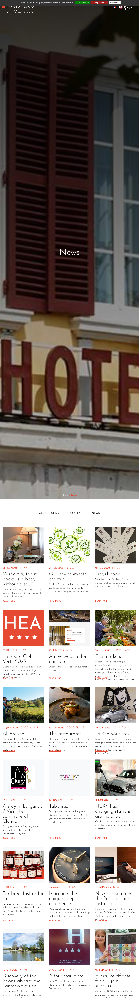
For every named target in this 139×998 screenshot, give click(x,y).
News (96, 513)
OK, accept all (83, 3)
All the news (49, 513)
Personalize (114, 3)
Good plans (75, 513)
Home (65, 495)
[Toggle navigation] (3, 6)
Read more (9, 601)
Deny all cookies (100, 3)
